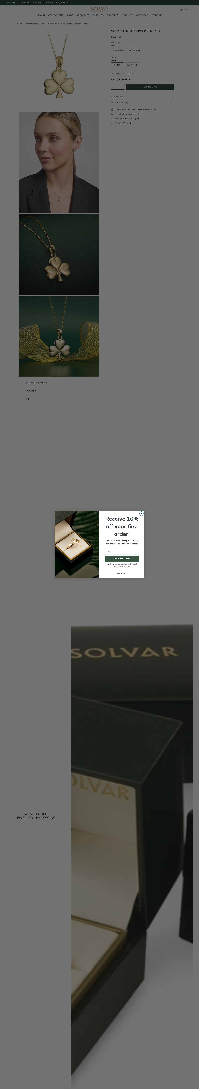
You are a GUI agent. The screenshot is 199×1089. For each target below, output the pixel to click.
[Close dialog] (141, 514)
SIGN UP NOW (122, 558)
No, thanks (122, 573)
